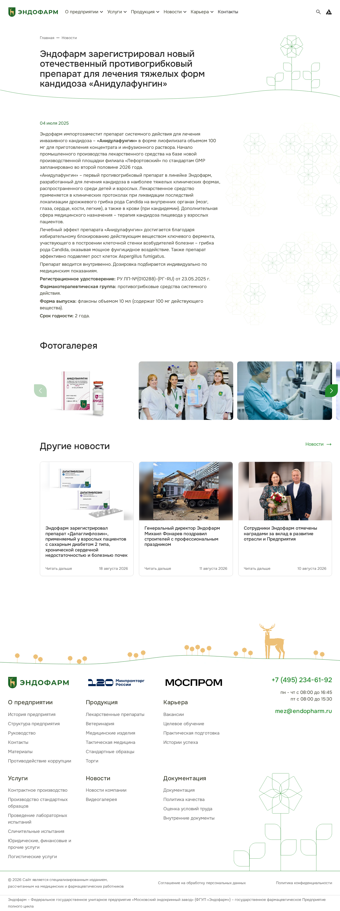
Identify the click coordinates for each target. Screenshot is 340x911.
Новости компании (106, 790)
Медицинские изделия (110, 733)
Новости (314, 444)
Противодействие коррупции (39, 761)
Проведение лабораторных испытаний (37, 819)
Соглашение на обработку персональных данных (202, 882)
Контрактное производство (37, 790)
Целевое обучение (183, 724)
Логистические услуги (32, 856)
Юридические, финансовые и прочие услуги (39, 844)
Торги (92, 761)
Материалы (20, 751)
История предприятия (32, 714)
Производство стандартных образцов (38, 803)
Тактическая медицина (110, 742)
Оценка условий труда (187, 809)
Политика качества (184, 799)
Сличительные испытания (36, 831)
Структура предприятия (34, 724)
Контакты (228, 12)
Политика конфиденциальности (304, 882)
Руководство (22, 733)
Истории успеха (180, 742)
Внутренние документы (189, 818)
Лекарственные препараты (115, 714)
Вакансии (173, 714)
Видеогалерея (101, 799)
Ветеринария (100, 724)
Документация (179, 790)
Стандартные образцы (110, 751)
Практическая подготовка (191, 733)
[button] (274, 642)
